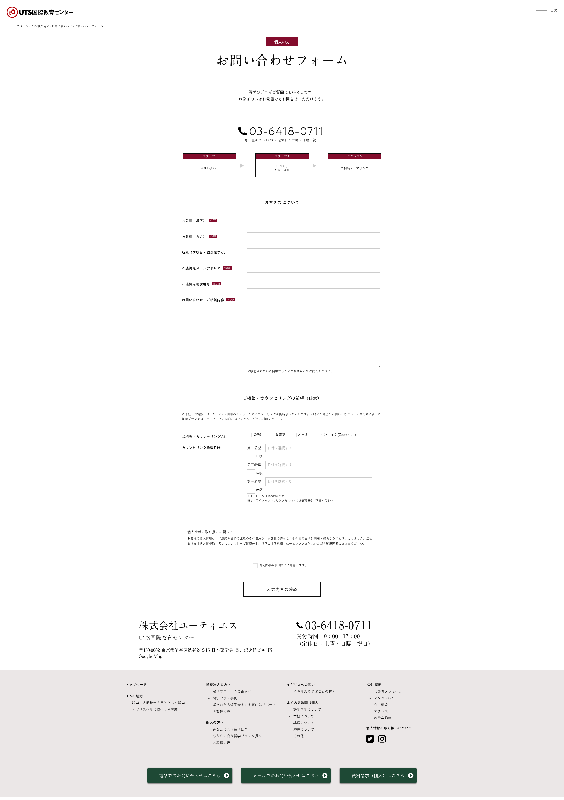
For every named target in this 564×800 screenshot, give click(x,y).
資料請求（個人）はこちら (378, 775)
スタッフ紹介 (384, 698)
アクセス (381, 711)
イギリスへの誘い (301, 684)
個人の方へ (215, 722)
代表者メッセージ (388, 691)
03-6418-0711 (286, 131)
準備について (303, 723)
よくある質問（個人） (304, 702)
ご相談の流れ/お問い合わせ (50, 26)
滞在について (303, 729)
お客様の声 (221, 711)
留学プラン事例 (225, 698)
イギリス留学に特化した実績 (155, 709)
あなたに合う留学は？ (230, 729)
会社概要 (374, 684)
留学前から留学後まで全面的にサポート (244, 704)
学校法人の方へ (218, 684)
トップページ (19, 26)
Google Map (150, 656)
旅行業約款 (382, 718)
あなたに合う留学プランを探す (237, 736)
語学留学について (307, 709)
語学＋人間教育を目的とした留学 (158, 703)
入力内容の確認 (282, 589)
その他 (298, 736)
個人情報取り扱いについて (218, 543)
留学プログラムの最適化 (232, 691)
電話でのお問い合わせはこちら (190, 775)
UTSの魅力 (134, 696)
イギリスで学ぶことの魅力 (314, 691)
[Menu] (546, 10)
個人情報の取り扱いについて (389, 728)
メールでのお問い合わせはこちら (286, 775)
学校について (303, 716)
